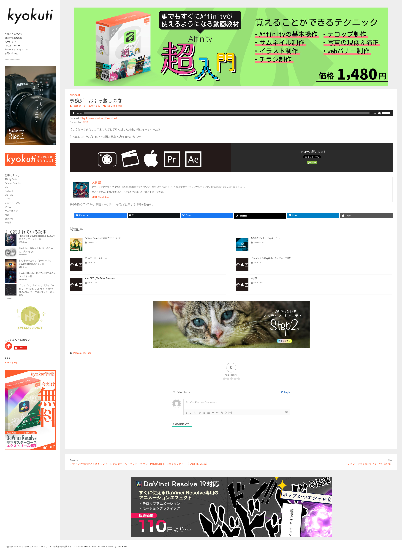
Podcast (75, 95)
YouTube (87, 352)
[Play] (73, 113)
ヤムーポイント (12, 210)
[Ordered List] (204, 413)
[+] (230, 412)
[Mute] (379, 113)
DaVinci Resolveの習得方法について (103, 238)
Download (111, 118)
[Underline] (195, 413)
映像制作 (9, 218)
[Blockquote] (213, 413)
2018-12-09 (94, 105)
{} (226, 412)
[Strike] (200, 413)
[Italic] (191, 413)
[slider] (386, 113)
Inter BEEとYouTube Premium (100, 278)
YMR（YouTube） (101, 196)
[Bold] (186, 413)
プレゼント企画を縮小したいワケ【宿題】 (271, 258)
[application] (231, 113)
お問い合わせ (11, 53)
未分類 (8, 222)
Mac (7, 187)
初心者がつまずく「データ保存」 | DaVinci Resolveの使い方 (36, 262)
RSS (85, 122)
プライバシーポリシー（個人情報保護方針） (51, 546)
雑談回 (254, 278)
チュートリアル (12, 202)
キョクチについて (13, 33)
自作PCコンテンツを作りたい (265, 238)
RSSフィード (11, 362)
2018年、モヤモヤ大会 (96, 258)
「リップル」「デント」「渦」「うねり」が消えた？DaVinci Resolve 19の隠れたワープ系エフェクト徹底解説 (36, 290)
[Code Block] (217, 413)
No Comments (114, 105)
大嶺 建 (77, 105)
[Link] (222, 413)
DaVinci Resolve (13, 183)
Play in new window (91, 118)
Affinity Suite (11, 179)
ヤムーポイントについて (17, 49)
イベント (9, 198)
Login (287, 392)
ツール (8, 206)
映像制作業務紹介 (13, 37)
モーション (10, 41)
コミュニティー (12, 45)
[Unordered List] (208, 413)
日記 (7, 214)
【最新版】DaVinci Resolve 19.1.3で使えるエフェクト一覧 (37, 237)
